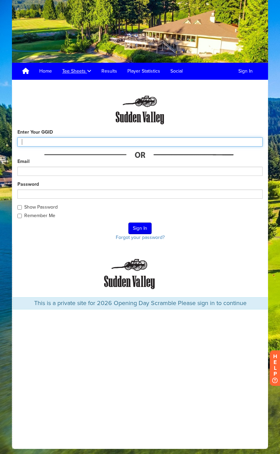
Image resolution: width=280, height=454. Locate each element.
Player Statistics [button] (143, 71)
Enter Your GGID (35, 132)
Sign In (245, 71)
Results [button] (109, 71)
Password (28, 184)
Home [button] (45, 71)
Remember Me (39, 215)
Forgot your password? (140, 237)
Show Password (41, 207)
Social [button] (176, 71)
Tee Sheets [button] (74, 71)
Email (23, 161)
